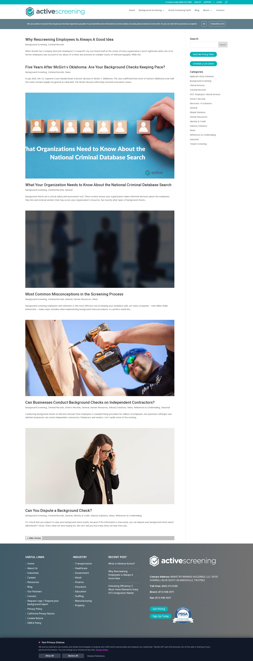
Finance (79, 582)
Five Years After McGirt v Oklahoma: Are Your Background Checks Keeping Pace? (95, 67)
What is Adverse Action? (121, 563)
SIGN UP (197, 2)
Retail (78, 577)
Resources (33, 582)
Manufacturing (83, 600)
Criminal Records (56, 44)
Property (79, 605)
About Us (32, 568)
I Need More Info (217, 24)
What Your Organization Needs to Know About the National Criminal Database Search (98, 185)
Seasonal (165, 407)
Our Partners (34, 591)
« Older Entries (34, 538)
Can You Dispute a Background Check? (58, 510)
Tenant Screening (198, 143)
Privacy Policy (34, 608)
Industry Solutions (117, 407)
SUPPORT (208, 2)
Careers (31, 577)
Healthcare (81, 568)
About (206, 10)
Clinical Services (197, 85)
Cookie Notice (35, 618)
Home (132, 10)
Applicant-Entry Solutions (202, 76)
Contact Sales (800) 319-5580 (179, 2)
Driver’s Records (73, 407)
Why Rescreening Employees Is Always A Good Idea (69, 39)
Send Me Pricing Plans (203, 54)
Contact (220, 10)
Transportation (83, 563)
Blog (197, 10)
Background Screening (150, 10)
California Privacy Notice (40, 613)
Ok (204, 24)
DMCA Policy (34, 622)
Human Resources (82, 299)
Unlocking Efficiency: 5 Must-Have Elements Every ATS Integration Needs (123, 589)
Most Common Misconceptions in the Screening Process (74, 294)
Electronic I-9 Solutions (201, 103)
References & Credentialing (147, 407)
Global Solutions (197, 112)
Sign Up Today (161, 616)
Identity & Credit (81, 515)
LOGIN (219, 2)
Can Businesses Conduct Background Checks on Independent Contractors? (90, 402)
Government (82, 573)
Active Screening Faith (179, 10)
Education (80, 591)
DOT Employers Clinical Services (205, 94)
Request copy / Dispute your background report (43, 602)
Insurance (80, 586)
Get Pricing (159, 608)
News (68, 72)
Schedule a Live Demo (203, 63)
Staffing (79, 596)
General (68, 189)
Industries (33, 573)
